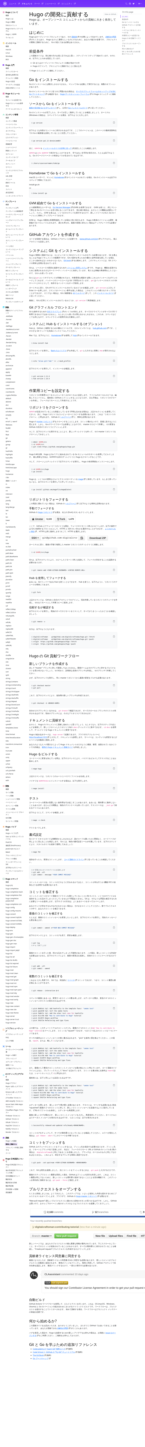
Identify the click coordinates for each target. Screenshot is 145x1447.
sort (7, 672)
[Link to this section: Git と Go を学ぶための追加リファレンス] (99, 1344)
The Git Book (38, 1355)
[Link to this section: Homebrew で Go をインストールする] (87, 173)
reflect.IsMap (11, 609)
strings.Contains (12, 682)
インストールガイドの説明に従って (57, 148)
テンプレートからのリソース (14, 872)
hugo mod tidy (11, 993)
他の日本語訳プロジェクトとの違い (14, 1171)
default (8, 398)
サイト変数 (10, 792)
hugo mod (9, 970)
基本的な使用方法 (12, 75)
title (7, 741)
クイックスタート (12, 71)
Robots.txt (9, 298)
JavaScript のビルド (13, 849)
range (8, 596)
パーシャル (10, 255)
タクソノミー (10, 164)
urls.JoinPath (10, 770)
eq (7, 418)
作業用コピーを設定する (130, 35)
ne (7, 540)
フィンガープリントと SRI (14, 863)
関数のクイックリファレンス (14, 311)
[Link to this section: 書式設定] (44, 834)
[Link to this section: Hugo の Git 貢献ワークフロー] (81, 655)
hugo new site (11, 1009)
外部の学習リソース (13, 88)
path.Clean (10, 560)
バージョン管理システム (77, 267)
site (7, 662)
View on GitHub (110, 14)
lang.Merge (10, 507)
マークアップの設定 (13, 85)
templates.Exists (12, 728)
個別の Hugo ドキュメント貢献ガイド (57, 747)
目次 (7, 186)
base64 (8, 375)
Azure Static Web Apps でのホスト (14, 1105)
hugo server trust (12, 1019)
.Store (8, 349)
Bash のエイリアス (58, 350)
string (8, 678)
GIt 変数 (9, 818)
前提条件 (125, 19)
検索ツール (10, 1065)
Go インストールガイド (77, 108)
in (6, 484)
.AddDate (9, 316)
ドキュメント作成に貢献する (14, 1148)
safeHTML (9, 635)
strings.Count (11, 688)
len (7, 517)
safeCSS (9, 632)
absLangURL (10, 356)
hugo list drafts (11, 960)
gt (6, 448)
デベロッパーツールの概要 (14, 1050)
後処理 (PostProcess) (13, 845)
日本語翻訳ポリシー (13, 1176)
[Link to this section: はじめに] (46, 32)
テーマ (37, 3)
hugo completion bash (14, 892)
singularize (10, 658)
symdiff (8, 724)
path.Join (9, 570)
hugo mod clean (12, 973)
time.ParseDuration (13, 737)
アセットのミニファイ (14, 855)
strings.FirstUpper (12, 691)
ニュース (12, 3)
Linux (8, 53)
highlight (9, 454)
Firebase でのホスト (13, 1116)
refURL (8, 622)
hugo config (10, 907)
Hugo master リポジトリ (86, 1196)
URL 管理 (9, 176)
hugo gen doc (11, 940)
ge (7, 438)
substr (8, 721)
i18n (7, 477)
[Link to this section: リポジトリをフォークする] (70, 499)
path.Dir (9, 563)
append (9, 369)
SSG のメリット (11, 25)
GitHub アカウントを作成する (131, 26)
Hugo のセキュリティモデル (14, 29)
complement (10, 382)
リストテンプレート (13, 226)
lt (6, 523)
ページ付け (10, 246)
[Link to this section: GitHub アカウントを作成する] (81, 234)
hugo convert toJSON (14, 917)
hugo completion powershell (12, 899)
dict (7, 405)
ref (7, 606)
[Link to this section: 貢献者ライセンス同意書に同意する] (83, 1256)
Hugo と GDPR (11, 34)
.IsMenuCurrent (12, 333)
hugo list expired (12, 963)
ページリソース (11, 141)
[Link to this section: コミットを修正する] (60, 892)
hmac (8, 461)
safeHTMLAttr (11, 639)
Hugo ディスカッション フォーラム (74, 94)
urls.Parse (9, 774)
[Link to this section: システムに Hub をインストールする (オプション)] (104, 324)
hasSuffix (9, 458)
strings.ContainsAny (13, 685)
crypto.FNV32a (11, 395)
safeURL (9, 645)
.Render (9, 339)
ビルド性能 (10, 1041)
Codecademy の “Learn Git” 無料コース (49, 1349)
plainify (8, 576)
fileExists (9, 425)
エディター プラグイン (14, 1062)
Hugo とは (9, 19)
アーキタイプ (10, 160)
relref (8, 619)
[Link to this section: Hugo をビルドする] (60, 754)
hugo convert (11, 914)
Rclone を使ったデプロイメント (14, 1093)
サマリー (9, 167)
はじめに (125, 16)
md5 (7, 533)
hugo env (9, 930)
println (8, 589)
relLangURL (10, 616)
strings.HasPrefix (12, 695)
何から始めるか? (128, 49)
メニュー (9, 179)
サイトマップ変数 (12, 821)
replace (8, 626)
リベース (71, 980)
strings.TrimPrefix (12, 711)
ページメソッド (11, 802)
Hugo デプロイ (11, 1083)
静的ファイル (10, 183)
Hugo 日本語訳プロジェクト (14, 1166)
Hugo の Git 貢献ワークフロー (131, 39)
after (7, 362)
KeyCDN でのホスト (13, 1125)
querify (8, 593)
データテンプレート (13, 267)
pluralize (9, 579)
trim (7, 747)
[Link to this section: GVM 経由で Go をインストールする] (84, 203)
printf (8, 586)
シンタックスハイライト (14, 196)
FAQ (7, 1037)
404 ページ (10, 295)
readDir (8, 599)
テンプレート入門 (12, 208)
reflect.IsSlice (11, 612)
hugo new (9, 1003)
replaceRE (9, 629)
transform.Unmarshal (14, 744)
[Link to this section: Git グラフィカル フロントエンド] (79, 307)
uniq (7, 757)
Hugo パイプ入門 (12, 833)
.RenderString (11, 342)
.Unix (8, 352)
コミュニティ (66, 3)
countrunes (10, 388)
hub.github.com (99, 328)
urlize (8, 764)
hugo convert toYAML (14, 924)
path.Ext (9, 566)
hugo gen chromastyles (15, 937)
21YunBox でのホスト (14, 1098)
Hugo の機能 (10, 22)
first (7, 431)
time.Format (10, 734)
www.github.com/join (89, 239)
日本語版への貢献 (12, 1189)
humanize (9, 474)
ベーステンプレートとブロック (14, 215)
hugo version (11, 1023)
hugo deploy (10, 927)
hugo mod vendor (12, 996)
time (7, 731)
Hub (75, 335)
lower (8, 520)
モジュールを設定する (14, 100)
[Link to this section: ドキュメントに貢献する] (67, 720)
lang (7, 504)
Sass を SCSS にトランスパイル (15, 837)
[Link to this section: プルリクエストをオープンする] (83, 1189)
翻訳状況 (9, 1179)
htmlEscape (10, 464)
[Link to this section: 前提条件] (46, 51)
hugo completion (12, 889)
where (8, 777)
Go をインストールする (130, 22)
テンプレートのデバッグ (14, 302)
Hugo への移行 (11, 1055)
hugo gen (9, 934)
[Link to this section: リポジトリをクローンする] (70, 407)
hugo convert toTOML (14, 921)
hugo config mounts (13, 911)
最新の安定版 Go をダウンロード (42, 108)
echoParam (10, 412)
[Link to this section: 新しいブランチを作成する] (70, 663)
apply (8, 372)
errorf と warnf (11, 421)
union (8, 754)
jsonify (8, 500)
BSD (7, 59)
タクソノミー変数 (12, 806)
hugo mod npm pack (13, 990)
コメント (9, 189)
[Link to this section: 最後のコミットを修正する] (64, 913)
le (6, 514)
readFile (9, 603)
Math (8, 530)
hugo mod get (11, 976)
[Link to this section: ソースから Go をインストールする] (82, 104)
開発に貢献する (11, 1144)
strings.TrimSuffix (12, 718)
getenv (8, 441)
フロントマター (11, 134)
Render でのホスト (13, 1132)
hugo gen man (11, 944)
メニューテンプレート (14, 264)
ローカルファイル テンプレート (15, 281)
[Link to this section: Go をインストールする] (70, 79)
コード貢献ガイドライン (74, 859)
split (7, 675)
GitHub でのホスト (12, 1119)
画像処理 (9, 144)
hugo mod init (11, 983)
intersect (9, 494)
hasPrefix (9, 451)
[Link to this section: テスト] (41, 798)
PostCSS (9, 842)
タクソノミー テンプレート (15, 241)
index (8, 487)
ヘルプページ (65, 417)
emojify (8, 415)
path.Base (9, 553)
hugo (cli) (9, 885)
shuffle (8, 655)
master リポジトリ (44, 421)
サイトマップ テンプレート (15, 275)
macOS (8, 49)
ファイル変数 (10, 809)
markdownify (11, 527)
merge (8, 537)
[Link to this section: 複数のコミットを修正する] (64, 976)
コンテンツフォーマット (14, 127)
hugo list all (10, 957)
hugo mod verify (12, 1000)
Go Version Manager (61, 207)
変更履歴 (9, 1192)
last (7, 510)
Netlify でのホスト (12, 1129)
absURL (8, 359)
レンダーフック (11, 288)
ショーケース (50, 3)
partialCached (11, 550)
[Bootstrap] (5, 3)
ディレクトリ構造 (12, 78)
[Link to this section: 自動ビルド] (47, 1299)
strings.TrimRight (12, 714)
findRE (8, 428)
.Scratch (9, 346)
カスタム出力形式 (12, 292)
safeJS (8, 642)
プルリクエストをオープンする (131, 44)
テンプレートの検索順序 (14, 211)
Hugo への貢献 (11, 1141)
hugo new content (12, 1006)
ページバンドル (11, 124)
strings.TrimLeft (12, 708)
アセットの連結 (11, 859)
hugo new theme (12, 1013)
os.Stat (8, 547)
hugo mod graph (12, 980)
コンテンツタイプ (12, 157)
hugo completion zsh (14, 904)
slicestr (8, 668)
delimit (8, 402)
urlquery (9, 767)
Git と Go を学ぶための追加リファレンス (131, 52)
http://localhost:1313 (38, 737)
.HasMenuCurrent (12, 329)
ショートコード (11, 147)
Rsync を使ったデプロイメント (14, 1087)
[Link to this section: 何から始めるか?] (59, 1320)
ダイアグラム (10, 131)
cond (7, 385)
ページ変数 (10, 796)
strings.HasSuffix (12, 698)
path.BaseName (12, 556)
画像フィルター (11, 481)
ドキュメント (27, 3)
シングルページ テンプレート (15, 221)
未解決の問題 (110, 37)
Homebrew (59, 177)
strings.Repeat (11, 701)
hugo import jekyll (12, 950)
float (7, 435)
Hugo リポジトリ (45, 512)
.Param (8, 336)
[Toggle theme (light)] (139, 3)
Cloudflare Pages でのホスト (15, 1111)
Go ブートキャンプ (40, 1358)
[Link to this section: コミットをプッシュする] (67, 1142)
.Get (7, 323)
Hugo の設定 (10, 81)
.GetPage (9, 326)
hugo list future (12, 967)
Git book (67, 260)
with (7, 780)
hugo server (10, 1016)
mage (80, 479)
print (7, 583)
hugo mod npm (11, 986)
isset (7, 497)
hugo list (9, 953)
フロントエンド (11, 1058)
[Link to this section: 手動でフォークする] (56, 508)
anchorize (9, 365)
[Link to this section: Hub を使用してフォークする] (68, 578)
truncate (9, 751)
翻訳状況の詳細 (11, 1182)
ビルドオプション (12, 137)
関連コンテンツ (11, 151)
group (8, 444)
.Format (8, 319)
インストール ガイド (105, 293)
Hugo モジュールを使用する (14, 104)
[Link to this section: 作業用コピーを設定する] (72, 390)
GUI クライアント (54, 311)
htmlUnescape (11, 468)
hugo (8, 471)
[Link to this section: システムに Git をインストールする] (90, 250)
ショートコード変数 (13, 799)
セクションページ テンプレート (15, 236)
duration (9, 408)
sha (7, 652)
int (7, 491)
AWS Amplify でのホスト (15, 1101)
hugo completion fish (14, 895)
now (7, 543)
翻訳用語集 (10, 1186)
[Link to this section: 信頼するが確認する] (56, 607)
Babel (8, 852)
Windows (9, 56)
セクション (10, 154)
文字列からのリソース (14, 867)
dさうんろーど (79, 293)
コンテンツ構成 (11, 121)
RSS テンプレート (12, 271)
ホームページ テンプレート (15, 230)
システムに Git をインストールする (131, 31)
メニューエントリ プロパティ (15, 813)
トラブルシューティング (14, 1034)
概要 (7, 15)
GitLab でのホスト (12, 1122)
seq (7, 649)
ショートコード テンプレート (15, 259)
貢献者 (74, 37)
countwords (10, 392)
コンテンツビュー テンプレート (15, 250)
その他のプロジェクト (14, 1068)
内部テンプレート (12, 285)
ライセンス (10, 37)
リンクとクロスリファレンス (14, 171)
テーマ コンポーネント (14, 109)
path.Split (9, 573)
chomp (8, 379)
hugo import (10, 947)
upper (8, 761)
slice (7, 665)
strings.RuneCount (13, 705)
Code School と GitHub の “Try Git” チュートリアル (54, 1352)
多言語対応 (10, 192)
